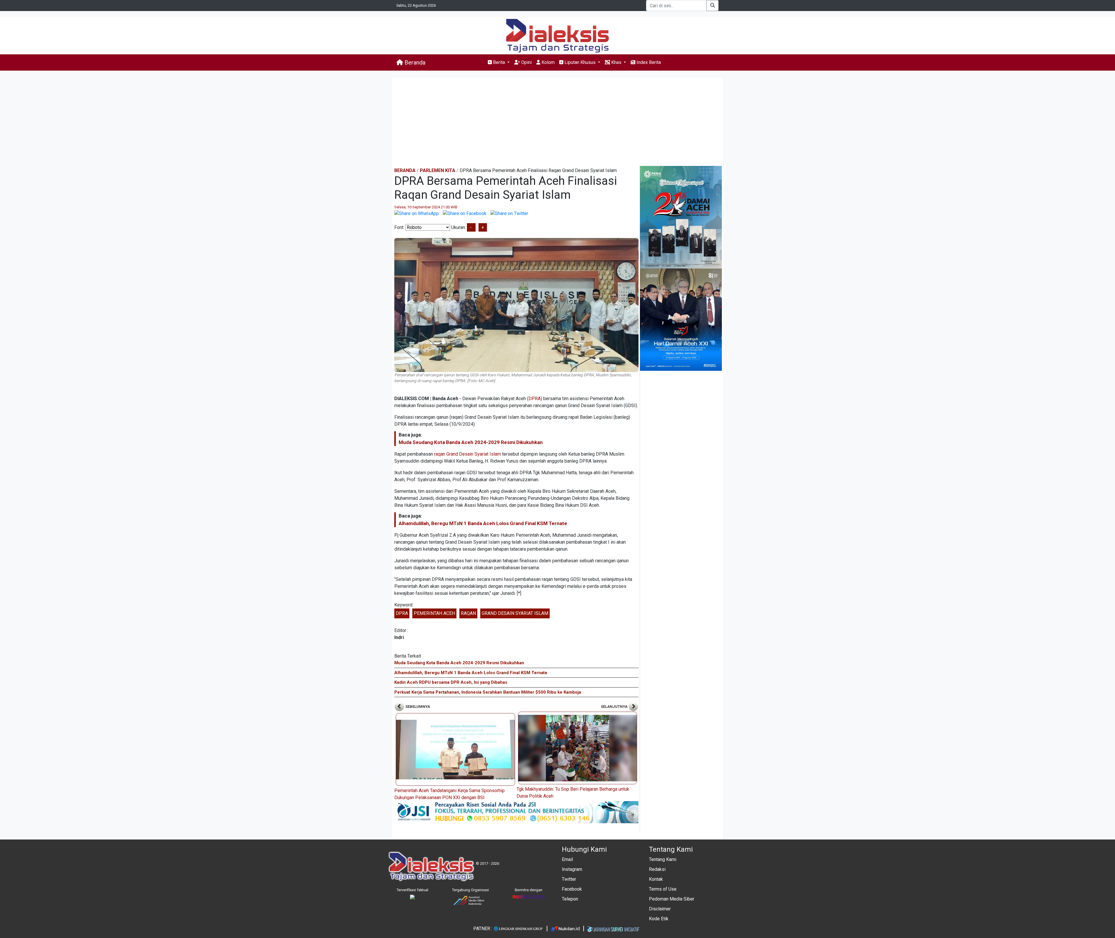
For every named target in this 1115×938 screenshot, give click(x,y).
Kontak (656, 879)
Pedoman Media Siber (671, 899)
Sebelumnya (417, 706)
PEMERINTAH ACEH (434, 613)
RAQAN (468, 613)
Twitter (569, 879)
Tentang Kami (662, 859)
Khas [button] (616, 62)
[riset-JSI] (516, 812)
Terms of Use (663, 889)
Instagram (572, 869)
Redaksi (657, 869)
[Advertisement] (557, 122)
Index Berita (648, 62)
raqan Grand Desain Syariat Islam (467, 454)
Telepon (570, 899)
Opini (526, 62)
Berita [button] (499, 62)
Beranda (414, 62)
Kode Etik (658, 918)
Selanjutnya (614, 706)
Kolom (547, 62)
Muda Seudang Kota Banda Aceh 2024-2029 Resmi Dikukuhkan (471, 442)
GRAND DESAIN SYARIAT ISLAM (515, 613)
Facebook (572, 889)
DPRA (534, 398)
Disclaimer (660, 909)
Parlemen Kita (437, 170)
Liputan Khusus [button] (580, 62)
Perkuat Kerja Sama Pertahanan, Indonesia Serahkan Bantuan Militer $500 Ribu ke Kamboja (487, 692)
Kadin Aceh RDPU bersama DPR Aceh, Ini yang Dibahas (450, 682)
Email (567, 859)
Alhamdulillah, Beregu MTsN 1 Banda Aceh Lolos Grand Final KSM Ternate (483, 523)
